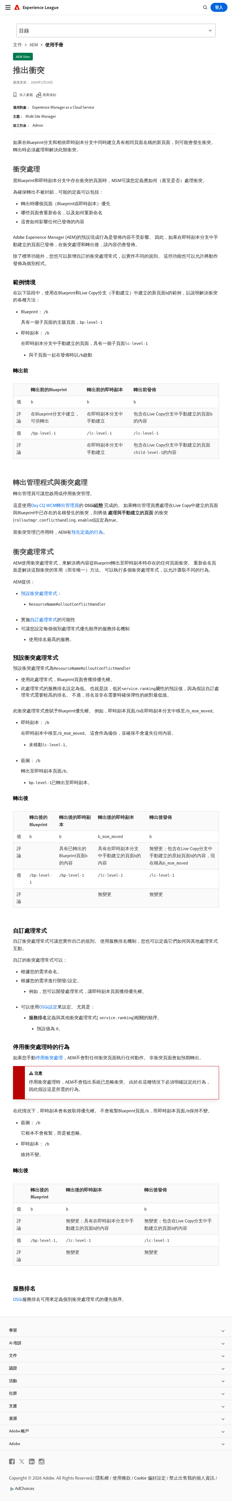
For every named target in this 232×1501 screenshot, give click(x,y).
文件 (17, 44)
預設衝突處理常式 (39, 593)
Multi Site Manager (40, 116)
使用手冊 (54, 44)
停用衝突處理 (49, 1057)
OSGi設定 (48, 1007)
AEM (33, 44)
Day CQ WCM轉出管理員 (55, 505)
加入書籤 (26, 95)
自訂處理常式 (43, 619)
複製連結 (49, 95)
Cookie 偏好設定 (150, 1478)
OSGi (17, 1299)
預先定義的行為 (87, 532)
